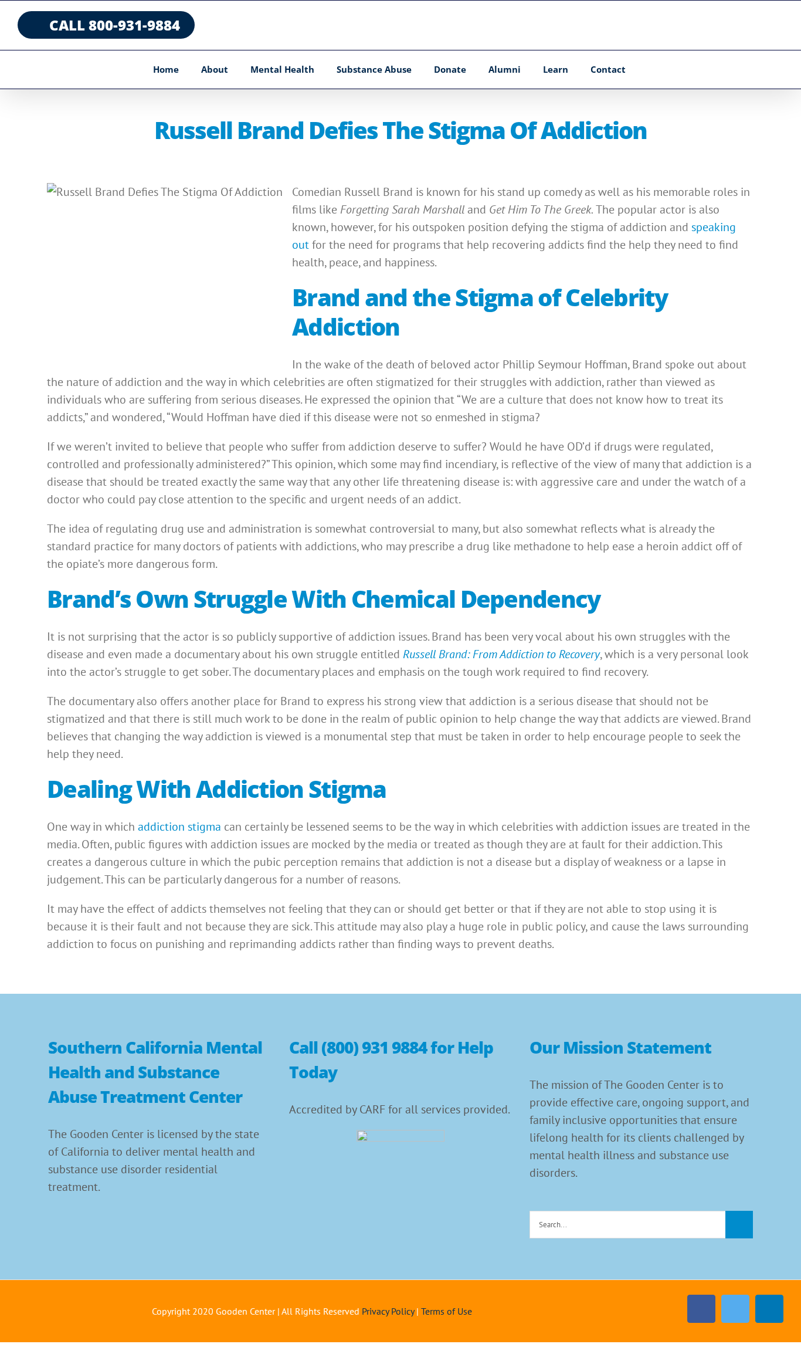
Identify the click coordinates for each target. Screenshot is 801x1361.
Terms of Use (446, 1311)
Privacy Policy (388, 1311)
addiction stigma (179, 826)
